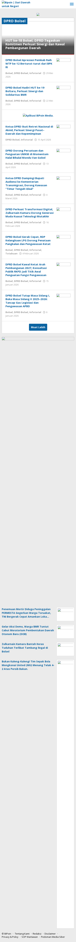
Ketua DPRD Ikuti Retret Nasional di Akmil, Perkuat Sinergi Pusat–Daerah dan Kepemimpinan (29, 130)
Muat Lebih (38, 327)
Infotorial (35, 73)
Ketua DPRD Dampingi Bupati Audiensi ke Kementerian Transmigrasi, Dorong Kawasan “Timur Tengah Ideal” (26, 183)
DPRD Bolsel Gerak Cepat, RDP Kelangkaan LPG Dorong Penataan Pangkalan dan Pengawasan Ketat (28, 240)
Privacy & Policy (10, 936)
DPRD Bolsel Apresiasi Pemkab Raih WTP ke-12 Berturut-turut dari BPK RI (28, 63)
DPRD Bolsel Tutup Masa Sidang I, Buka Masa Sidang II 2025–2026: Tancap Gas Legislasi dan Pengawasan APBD (27, 301)
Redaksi (37, 933)
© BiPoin (6, 933)
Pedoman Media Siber (53, 936)
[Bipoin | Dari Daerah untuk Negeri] (18, 4)
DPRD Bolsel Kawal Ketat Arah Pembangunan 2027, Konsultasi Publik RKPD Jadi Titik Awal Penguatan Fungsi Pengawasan (26, 270)
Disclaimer (50, 933)
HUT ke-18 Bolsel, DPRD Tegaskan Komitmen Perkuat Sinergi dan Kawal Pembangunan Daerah (35, 44)
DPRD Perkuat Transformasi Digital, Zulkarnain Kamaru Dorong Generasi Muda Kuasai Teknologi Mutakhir (29, 212)
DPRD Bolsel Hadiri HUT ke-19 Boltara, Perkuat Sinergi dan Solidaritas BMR (24, 91)
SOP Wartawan (30, 936)
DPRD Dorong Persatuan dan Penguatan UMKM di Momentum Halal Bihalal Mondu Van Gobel (26, 154)
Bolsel (9, 73)
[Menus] (71, 4)
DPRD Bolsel (21, 73)
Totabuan (11, 253)
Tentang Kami (22, 933)
